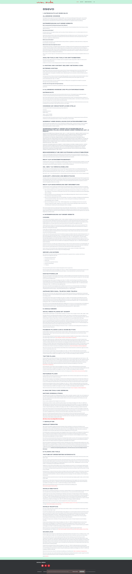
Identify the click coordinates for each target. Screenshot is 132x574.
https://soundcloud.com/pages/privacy (80, 551)
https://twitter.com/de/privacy (48, 364)
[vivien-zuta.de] (45, 2)
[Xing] (45, 565)
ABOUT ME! (81, 1)
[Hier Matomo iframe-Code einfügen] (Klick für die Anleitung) (53, 418)
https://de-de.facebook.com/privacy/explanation (78, 345)
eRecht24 (46, 556)
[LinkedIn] (42, 565)
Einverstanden (82, 571)
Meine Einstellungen (75, 571)
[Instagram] (49, 565)
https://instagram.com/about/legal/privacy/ (78, 387)
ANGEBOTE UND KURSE (88, 1)
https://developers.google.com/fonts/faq (70, 502)
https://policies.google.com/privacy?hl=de (50, 485)
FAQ (94, 1)
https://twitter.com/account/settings (78, 370)
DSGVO (78, 1)
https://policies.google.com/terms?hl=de (81, 529)
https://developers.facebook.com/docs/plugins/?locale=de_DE (65, 337)
